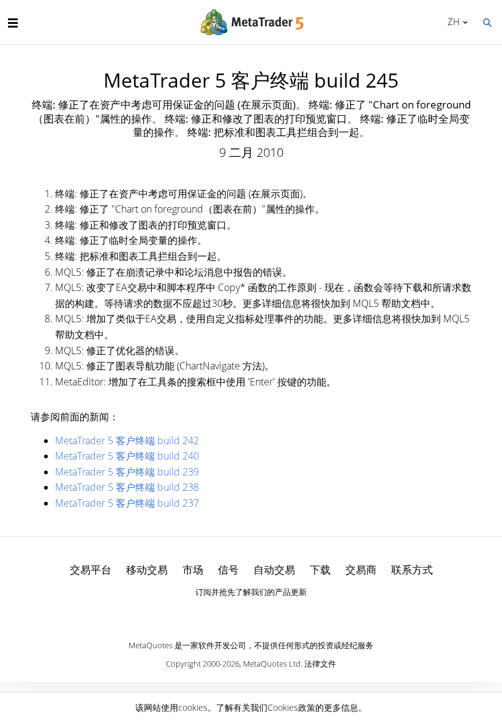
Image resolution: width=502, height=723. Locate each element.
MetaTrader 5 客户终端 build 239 (127, 472)
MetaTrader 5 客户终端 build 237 (127, 503)
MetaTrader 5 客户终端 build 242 (127, 440)
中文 (451, 21)
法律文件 (320, 663)
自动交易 (274, 569)
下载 (320, 569)
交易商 (360, 569)
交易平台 (90, 569)
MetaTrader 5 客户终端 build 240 (127, 456)
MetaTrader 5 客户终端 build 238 (127, 487)
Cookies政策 (291, 707)
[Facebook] (231, 613)
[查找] (487, 21)
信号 (228, 569)
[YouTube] (270, 613)
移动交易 (147, 569)
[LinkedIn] (251, 613)
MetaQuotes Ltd (272, 663)
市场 (192, 569)
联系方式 (412, 569)
